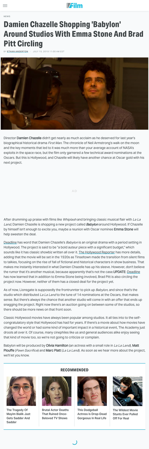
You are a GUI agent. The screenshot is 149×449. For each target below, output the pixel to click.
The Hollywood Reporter (97, 252)
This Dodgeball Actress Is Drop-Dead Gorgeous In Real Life (92, 414)
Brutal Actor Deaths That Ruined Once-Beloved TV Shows (55, 414)
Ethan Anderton (17, 51)
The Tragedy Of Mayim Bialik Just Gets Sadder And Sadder (18, 416)
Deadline (10, 242)
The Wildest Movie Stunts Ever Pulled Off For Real (125, 414)
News (7, 16)
